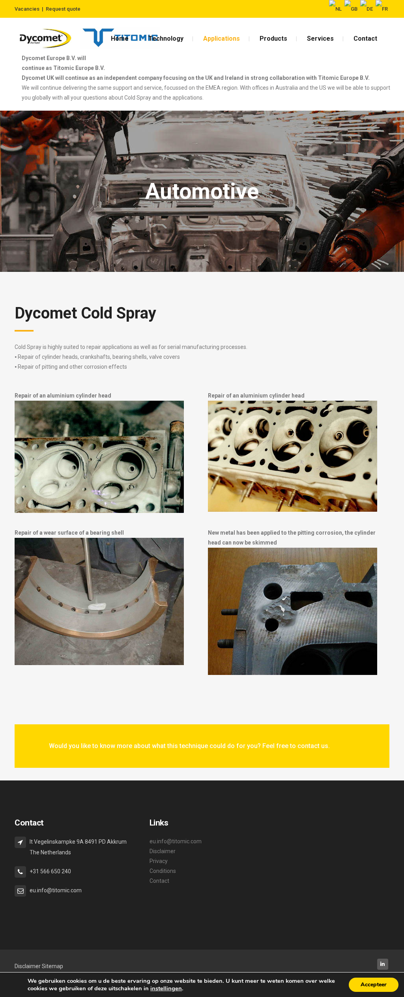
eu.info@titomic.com (176, 841)
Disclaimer (163, 851)
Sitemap (52, 966)
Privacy (159, 861)
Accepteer (374, 984)
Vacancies (27, 9)
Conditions (163, 871)
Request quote (63, 9)
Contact (159, 881)
